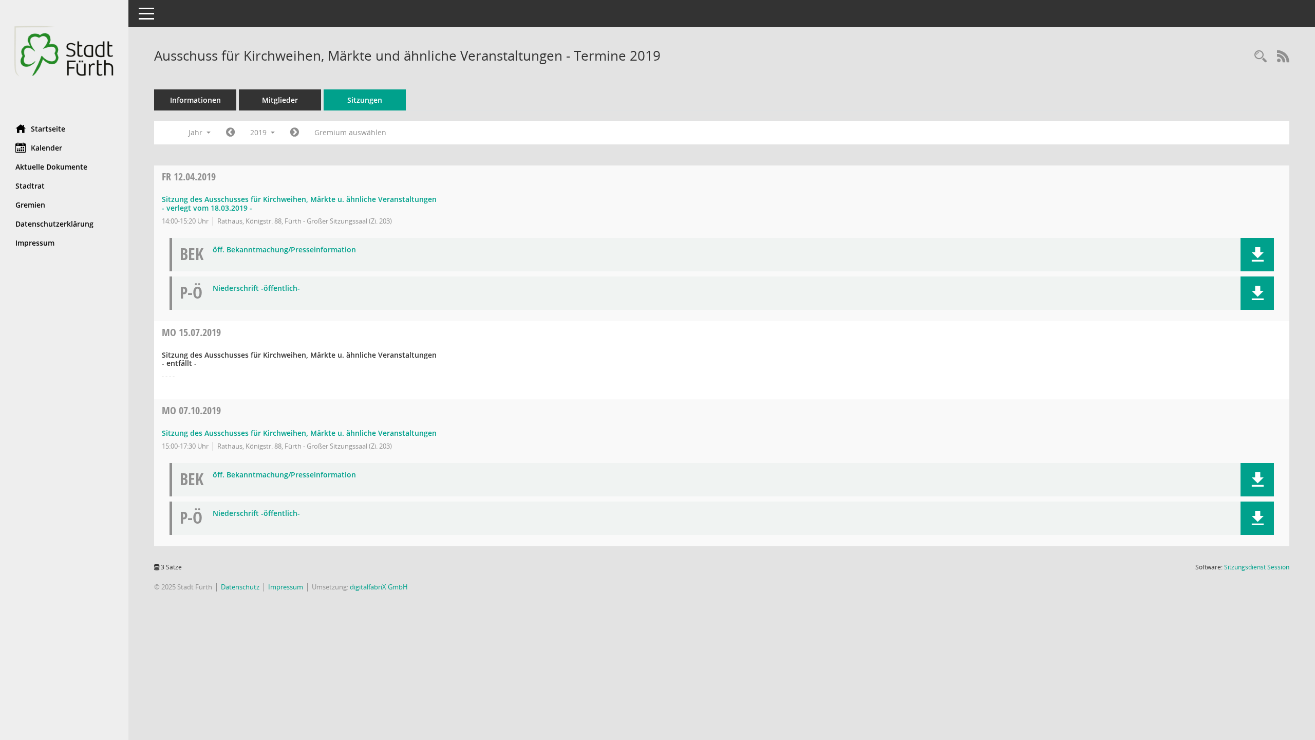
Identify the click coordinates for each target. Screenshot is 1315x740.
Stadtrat (30, 186)
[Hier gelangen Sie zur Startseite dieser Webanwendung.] (64, 58)
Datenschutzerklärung (54, 224)
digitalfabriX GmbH (379, 586)
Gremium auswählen (350, 132)
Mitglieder (280, 100)
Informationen (195, 100)
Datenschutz (240, 586)
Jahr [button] (196, 132)
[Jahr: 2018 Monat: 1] (230, 132)
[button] (1257, 254)
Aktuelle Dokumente (51, 167)
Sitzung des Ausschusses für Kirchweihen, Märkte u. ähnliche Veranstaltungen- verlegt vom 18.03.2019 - (299, 203)
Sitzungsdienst (1256, 567)
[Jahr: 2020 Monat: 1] (295, 132)
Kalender (46, 148)
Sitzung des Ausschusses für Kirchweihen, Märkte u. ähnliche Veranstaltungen (299, 433)
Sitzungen (364, 100)
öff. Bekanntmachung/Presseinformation (284, 250)
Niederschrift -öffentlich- (256, 288)
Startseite (48, 129)
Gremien (30, 205)
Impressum (34, 243)
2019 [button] (259, 132)
